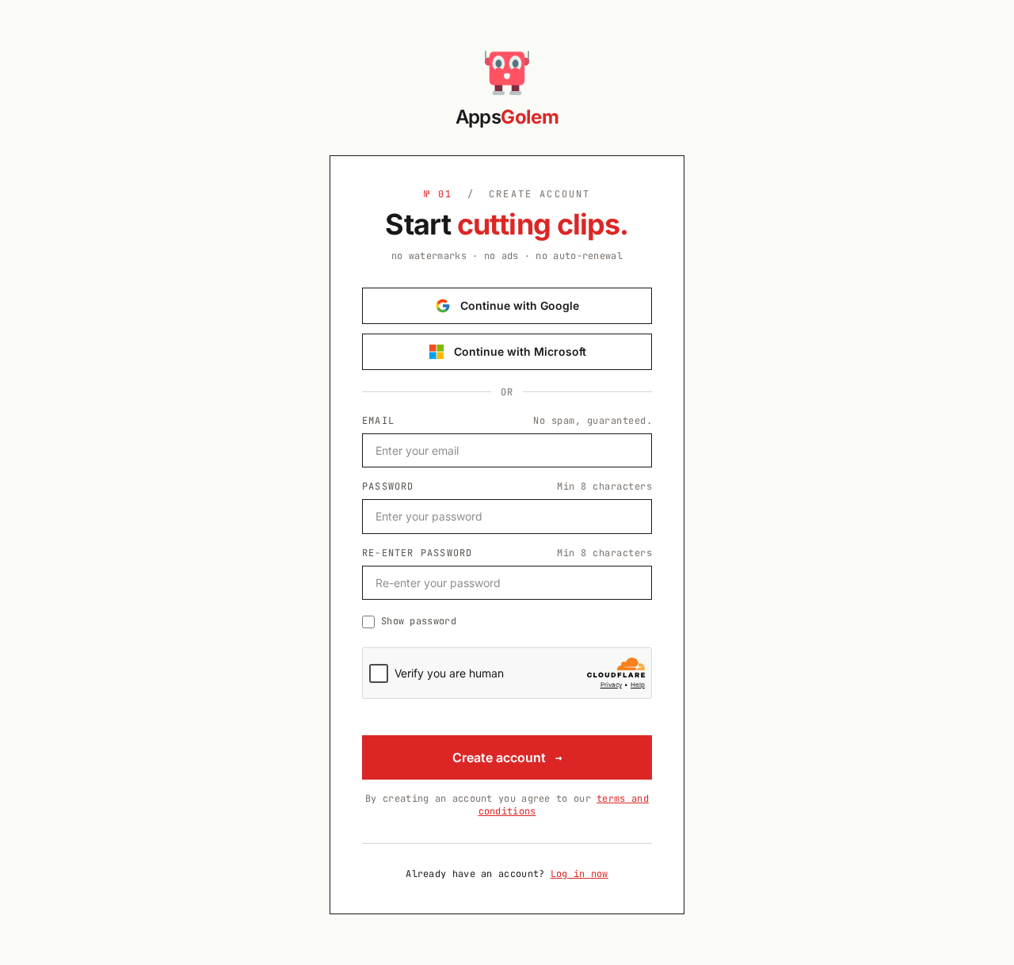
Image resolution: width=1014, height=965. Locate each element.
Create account (507, 757)
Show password (418, 621)
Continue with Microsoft (520, 351)
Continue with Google (519, 305)
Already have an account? (507, 874)
